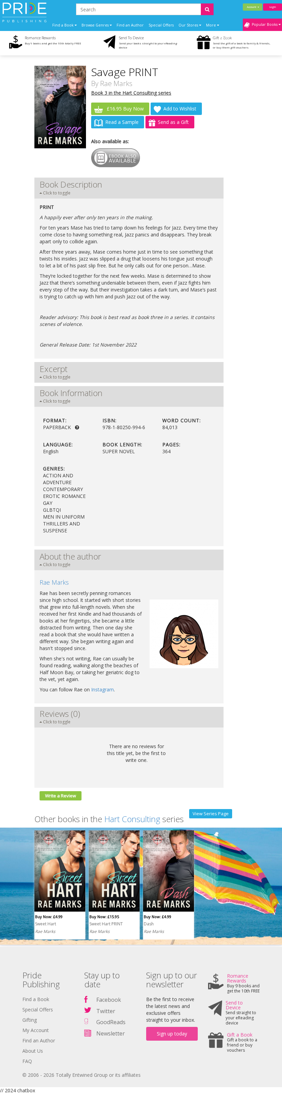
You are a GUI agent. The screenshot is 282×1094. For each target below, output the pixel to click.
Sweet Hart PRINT (106, 924)
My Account (35, 1030)
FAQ (27, 1061)
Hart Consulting (132, 819)
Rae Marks (116, 83)
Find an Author (130, 25)
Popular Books (264, 24)
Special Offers (161, 25)
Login (272, 7)
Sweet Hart (45, 924)
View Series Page (211, 813)
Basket (225, 37)
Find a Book (35, 999)
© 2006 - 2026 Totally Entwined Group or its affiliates (81, 1075)
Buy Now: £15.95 (104, 916)
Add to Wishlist (179, 108)
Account (252, 7)
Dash (149, 924)
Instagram (102, 689)
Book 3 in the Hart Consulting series (131, 92)
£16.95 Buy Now (124, 108)
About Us (32, 1051)
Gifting (29, 1020)
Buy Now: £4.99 (49, 916)
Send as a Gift (173, 122)
